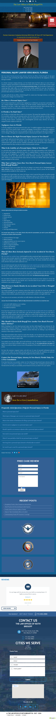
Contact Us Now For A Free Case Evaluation (27, 40)
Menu (23, 1)
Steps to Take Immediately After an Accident (16, 512)
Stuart (28, 645)
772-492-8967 (28, 11)
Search (35, 1)
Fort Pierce (28, 647)
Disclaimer (18, 715)
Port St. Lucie (28, 648)
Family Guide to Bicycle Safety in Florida (15, 509)
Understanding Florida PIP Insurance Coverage (17, 514)
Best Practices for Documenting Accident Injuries (17, 507)
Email (30, 1)
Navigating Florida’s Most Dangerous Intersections (18, 504)
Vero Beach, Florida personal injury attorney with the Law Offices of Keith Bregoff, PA (26, 76)
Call (27, 1)
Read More (28, 603)
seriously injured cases (33, 265)
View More (7, 608)
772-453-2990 (28, 9)
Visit (33, 1)
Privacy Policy (10, 715)
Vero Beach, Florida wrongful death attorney (36, 311)
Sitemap (24, 715)
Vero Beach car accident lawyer (12, 256)
